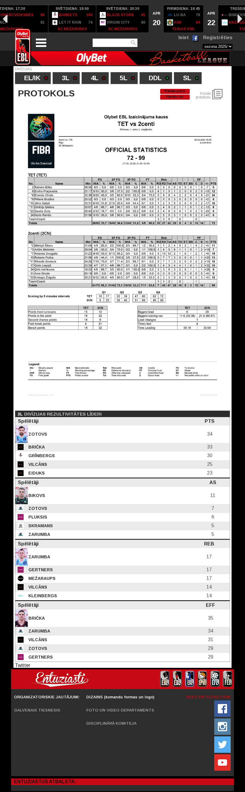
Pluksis (37, 517)
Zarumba (38, 534)
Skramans (40, 525)
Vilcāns (37, 464)
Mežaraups (41, 578)
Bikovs (36, 495)
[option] (72, 19)
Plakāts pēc (175, 96)
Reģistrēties (217, 37)
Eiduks (36, 473)
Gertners (40, 569)
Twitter (22, 665)
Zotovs (37, 434)
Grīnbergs (41, 455)
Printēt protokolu (203, 95)
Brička (36, 447)
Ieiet (183, 37)
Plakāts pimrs (175, 91)
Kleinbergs (42, 595)
